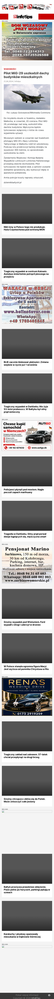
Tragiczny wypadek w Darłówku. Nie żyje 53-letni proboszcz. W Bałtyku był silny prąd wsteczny (26, 409)
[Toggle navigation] (5, 16)
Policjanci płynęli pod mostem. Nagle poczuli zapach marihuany (24, 491)
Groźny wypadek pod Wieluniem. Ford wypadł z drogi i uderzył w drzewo (24, 623)
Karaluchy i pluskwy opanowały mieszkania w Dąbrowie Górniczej (22, 935)
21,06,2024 (8, 81)
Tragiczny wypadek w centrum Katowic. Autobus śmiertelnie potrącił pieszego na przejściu (26, 274)
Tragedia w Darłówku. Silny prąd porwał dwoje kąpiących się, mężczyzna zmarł (25, 535)
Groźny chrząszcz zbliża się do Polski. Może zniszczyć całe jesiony (24, 800)
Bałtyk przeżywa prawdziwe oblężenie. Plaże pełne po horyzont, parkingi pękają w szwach (27, 890)
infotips (18, 81)
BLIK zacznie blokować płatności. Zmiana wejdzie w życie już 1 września (26, 363)
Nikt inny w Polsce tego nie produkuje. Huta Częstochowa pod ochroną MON (24, 228)
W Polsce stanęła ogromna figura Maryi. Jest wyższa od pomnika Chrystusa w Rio (26, 667)
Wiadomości (10, 69)
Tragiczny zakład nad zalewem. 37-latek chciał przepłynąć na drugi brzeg (25, 756)
